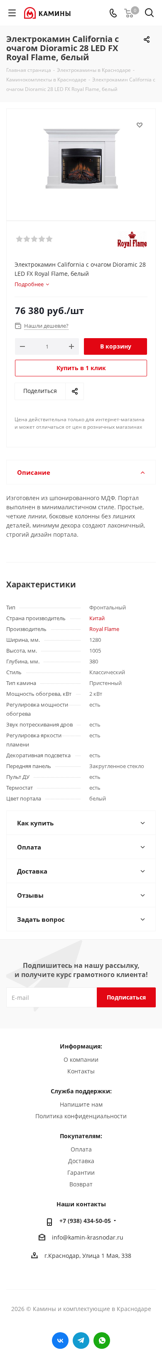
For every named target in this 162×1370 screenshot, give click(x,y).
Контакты (81, 1071)
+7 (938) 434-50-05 (85, 1221)
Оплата (81, 1149)
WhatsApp (101, 1340)
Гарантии (81, 1172)
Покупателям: (81, 1136)
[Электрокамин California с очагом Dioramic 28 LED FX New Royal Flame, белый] (81, 161)
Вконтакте (60, 1340)
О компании (81, 1059)
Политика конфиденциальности (81, 1116)
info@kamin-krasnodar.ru (87, 1237)
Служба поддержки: (81, 1091)
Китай (97, 618)
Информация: (81, 1046)
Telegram (81, 1340)
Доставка (81, 1161)
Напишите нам (81, 1104)
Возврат (81, 1184)
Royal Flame (104, 629)
